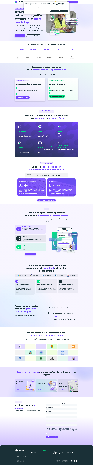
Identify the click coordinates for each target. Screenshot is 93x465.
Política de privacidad (39, 460)
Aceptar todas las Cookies (55, 11)
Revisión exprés (44, 453)
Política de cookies (48, 460)
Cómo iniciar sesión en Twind (71, 452)
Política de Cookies (59, 5)
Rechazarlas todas (63, 11)
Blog (54, 451)
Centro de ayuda (69, 453)
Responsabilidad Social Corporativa (65, 461)
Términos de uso (30, 460)
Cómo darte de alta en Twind (71, 451)
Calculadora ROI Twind (57, 453)
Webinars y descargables (58, 452)
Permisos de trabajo (33, 453)
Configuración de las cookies (46, 11)
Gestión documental (33, 451)
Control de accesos (33, 452)
